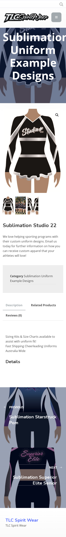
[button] (57, 115)
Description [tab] (14, 305)
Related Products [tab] (43, 305)
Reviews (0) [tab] (14, 315)
